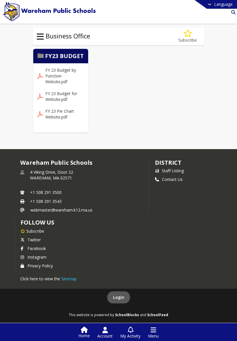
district (168, 162)
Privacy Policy (40, 265)
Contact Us (172, 179)
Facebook (36, 248)
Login (118, 297)
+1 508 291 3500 (46, 192)
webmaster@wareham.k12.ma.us (61, 210)
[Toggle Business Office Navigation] (40, 37)
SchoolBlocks (127, 314)
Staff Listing (173, 170)
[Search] (232, 12)
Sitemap (69, 278)
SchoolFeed (157, 314)
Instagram (37, 257)
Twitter (34, 239)
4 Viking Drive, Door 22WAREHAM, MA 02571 (51, 175)
